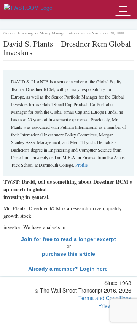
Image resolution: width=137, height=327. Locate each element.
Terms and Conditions (104, 298)
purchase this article (68, 254)
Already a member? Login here (68, 269)
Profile (81, 165)
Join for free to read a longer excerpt (68, 239)
